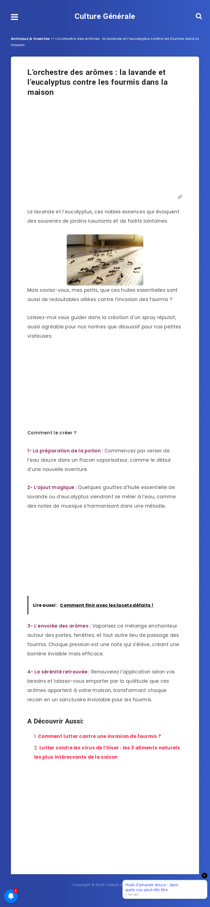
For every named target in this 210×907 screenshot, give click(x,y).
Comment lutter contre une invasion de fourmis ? (99, 736)
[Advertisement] (105, 148)
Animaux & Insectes (30, 38)
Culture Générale (105, 16)
